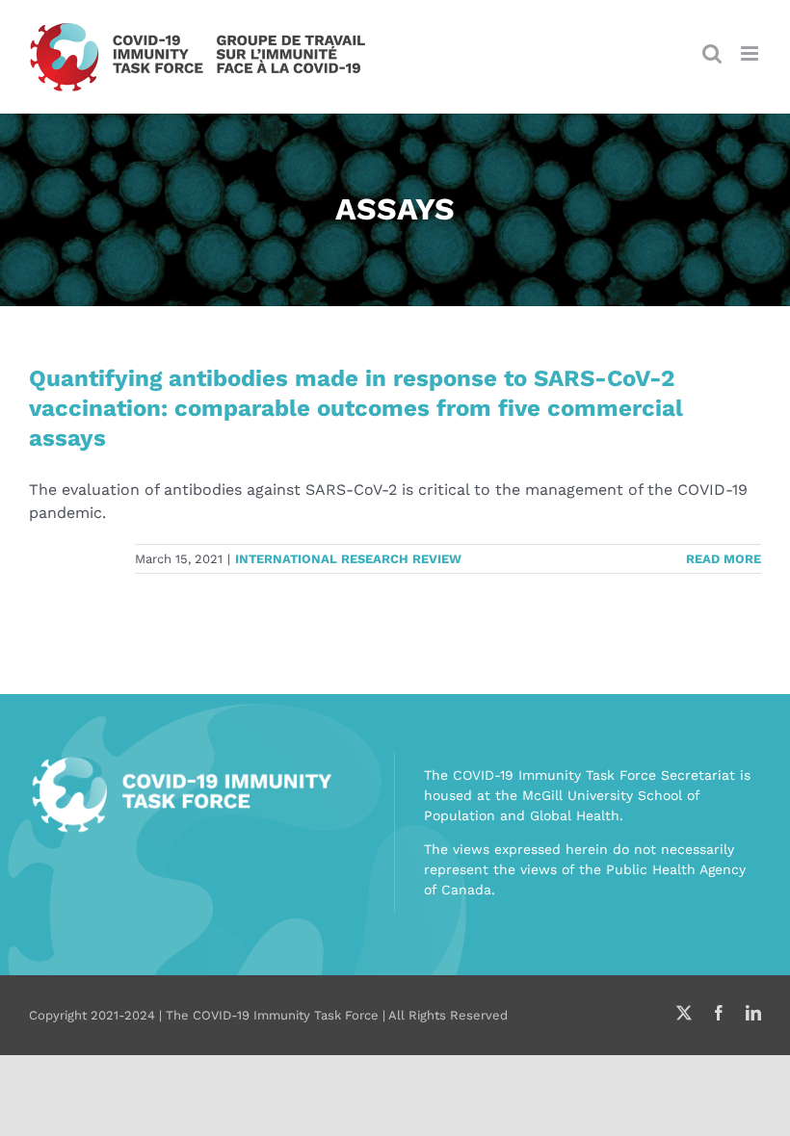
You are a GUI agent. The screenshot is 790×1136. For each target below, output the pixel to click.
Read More (723, 559)
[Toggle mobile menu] (751, 53)
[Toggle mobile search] (712, 53)
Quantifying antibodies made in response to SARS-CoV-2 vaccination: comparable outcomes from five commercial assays (356, 408)
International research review (348, 559)
